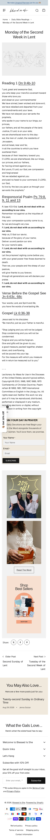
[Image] (24, 496)
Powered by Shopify (34, 802)
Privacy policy (31, 825)
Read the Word (24, 570)
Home (5, 19)
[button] (3, 420)
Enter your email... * (14, 780)
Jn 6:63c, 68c (12, 297)
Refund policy (17, 825)
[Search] (37, 10)
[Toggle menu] (4, 10)
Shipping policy (32, 830)
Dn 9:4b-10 (26, 83)
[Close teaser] (7, 407)
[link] (13, 642)
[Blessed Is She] (19, 10)
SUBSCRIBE (11, 460)
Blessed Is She (18, 802)
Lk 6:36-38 (22, 313)
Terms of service (16, 830)
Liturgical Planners (22, 3)
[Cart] (44, 10)
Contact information (24, 834)
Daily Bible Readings (20, 19)
